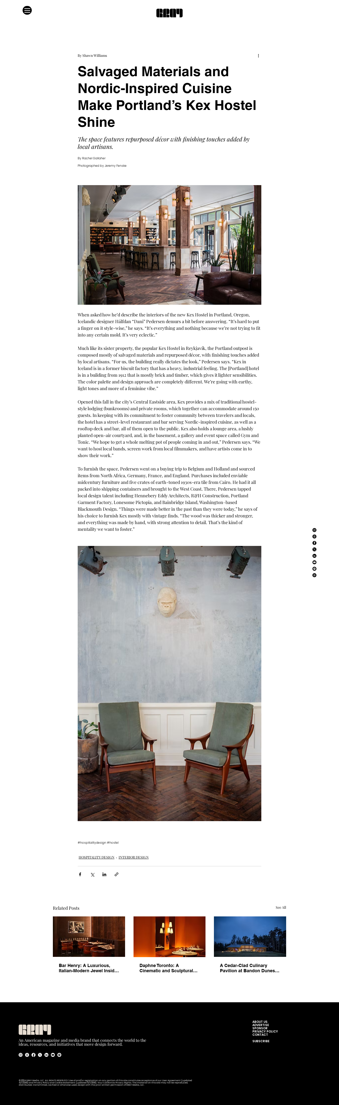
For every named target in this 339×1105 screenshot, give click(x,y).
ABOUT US (261, 1022)
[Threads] (314, 536)
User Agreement (171, 1080)
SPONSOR (260, 1028)
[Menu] (27, 10)
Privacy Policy (41, 1083)
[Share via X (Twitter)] (92, 874)
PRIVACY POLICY (265, 1031)
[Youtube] (53, 1055)
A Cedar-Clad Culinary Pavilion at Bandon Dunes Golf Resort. (247, 968)
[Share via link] (116, 874)
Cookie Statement (65, 1083)
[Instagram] (314, 530)
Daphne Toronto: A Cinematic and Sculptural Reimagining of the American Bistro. (166, 968)
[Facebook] (314, 543)
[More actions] (258, 55)
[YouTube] (314, 562)
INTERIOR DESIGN (134, 857)
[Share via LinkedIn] (104, 874)
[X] (314, 549)
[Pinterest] (314, 575)
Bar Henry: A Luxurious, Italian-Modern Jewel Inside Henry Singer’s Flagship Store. (88, 968)
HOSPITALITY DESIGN (96, 857)
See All (281, 907)
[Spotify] (314, 569)
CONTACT (260, 1035)
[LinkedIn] (314, 556)
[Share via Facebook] (80, 874)
